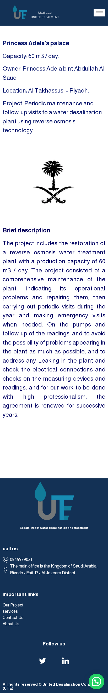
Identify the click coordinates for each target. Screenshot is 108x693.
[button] (9, 451)
